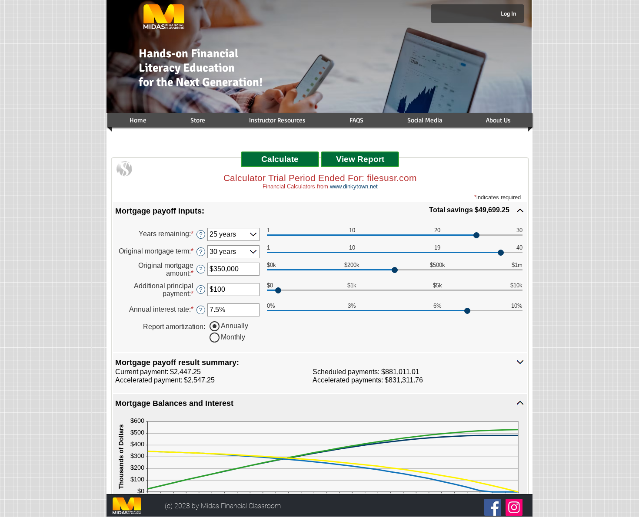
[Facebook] (492, 507)
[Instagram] (514, 507)
